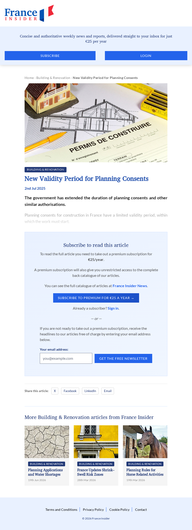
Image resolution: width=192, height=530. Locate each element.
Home (29, 78)
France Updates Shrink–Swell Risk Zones (95, 472)
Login (145, 56)
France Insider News (130, 285)
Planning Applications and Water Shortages (45, 472)
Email (107, 391)
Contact (141, 509)
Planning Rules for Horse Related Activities (144, 472)
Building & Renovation (53, 78)
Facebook (70, 391)
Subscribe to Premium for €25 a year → (96, 298)
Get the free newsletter (123, 358)
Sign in (113, 308)
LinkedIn (90, 391)
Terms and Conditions (61, 509)
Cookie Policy (119, 509)
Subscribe (50, 56)
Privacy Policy (93, 509)
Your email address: (54, 349)
